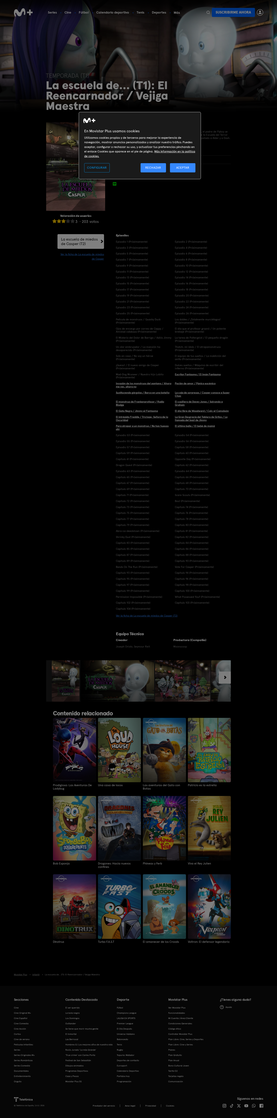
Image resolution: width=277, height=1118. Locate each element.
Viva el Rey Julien (199, 863)
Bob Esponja (61, 863)
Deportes (159, 12)
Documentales (21, 1071)
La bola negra (72, 1013)
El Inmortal (71, 1034)
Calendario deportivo (112, 12)
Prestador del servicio (104, 1105)
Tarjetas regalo (176, 1076)
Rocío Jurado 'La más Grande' (80, 1050)
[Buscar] (208, 12)
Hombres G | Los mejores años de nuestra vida (88, 1044)
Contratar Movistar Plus (180, 1034)
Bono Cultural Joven (178, 1065)
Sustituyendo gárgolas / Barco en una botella (142, 392)
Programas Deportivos (76, 1071)
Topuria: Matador (125, 1055)
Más (177, 12)
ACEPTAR (182, 167)
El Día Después (124, 1028)
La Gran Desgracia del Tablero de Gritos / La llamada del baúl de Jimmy (201, 418)
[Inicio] (23, 12)
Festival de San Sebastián (78, 1060)
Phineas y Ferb (152, 863)
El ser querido (72, 1007)
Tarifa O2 (173, 1071)
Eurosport (122, 1065)
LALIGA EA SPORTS (126, 1018)
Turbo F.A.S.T (106, 942)
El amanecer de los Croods (161, 942)
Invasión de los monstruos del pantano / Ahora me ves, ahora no (143, 385)
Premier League (125, 1023)
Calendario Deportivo (128, 1071)
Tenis (140, 12)
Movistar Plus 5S (73, 1081)
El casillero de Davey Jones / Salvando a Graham (199, 403)
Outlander (70, 1023)
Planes (171, 1050)
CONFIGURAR (97, 167)
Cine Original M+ (22, 1013)
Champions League (126, 1013)
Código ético (174, 1028)
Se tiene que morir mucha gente (81, 1028)
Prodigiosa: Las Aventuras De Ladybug (72, 787)
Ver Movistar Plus (176, 1007)
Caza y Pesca (72, 1076)
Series (52, 12)
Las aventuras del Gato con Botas (161, 787)
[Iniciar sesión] (260, 12)
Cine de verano (22, 1039)
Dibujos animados (74, 1065)
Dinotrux (58, 942)
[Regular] (63, 221)
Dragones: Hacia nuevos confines (114, 865)
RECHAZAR (153, 167)
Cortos (17, 1034)
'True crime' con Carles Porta (80, 1055)
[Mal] (59, 221)
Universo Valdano (126, 1034)
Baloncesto (122, 1039)
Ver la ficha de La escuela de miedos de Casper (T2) (147, 615)
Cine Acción (20, 1028)
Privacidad (150, 1105)
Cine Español (20, 1018)
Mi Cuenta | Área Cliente (180, 1018)
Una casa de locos (110, 785)
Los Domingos (72, 1018)
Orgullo (17, 1081)
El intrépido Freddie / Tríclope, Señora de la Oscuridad (142, 418)
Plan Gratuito (175, 1055)
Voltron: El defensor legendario (209, 942)
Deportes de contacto (128, 1060)
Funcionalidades (176, 1013)
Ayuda (229, 1007)
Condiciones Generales (180, 1023)
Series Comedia (22, 1065)
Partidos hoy (123, 1076)
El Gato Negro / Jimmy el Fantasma (137, 410)
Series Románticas (23, 1060)
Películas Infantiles (23, 1044)
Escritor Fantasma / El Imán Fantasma (198, 374)
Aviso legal (130, 1105)
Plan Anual (173, 1060)
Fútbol (84, 12)
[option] (66, 681)
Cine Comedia (21, 1023)
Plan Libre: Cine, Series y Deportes (185, 1039)
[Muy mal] (54, 221)
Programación (124, 1081)
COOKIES (170, 1105)
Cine (67, 12)
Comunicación (175, 1081)
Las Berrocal (71, 1039)
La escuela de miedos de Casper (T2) (79, 241)
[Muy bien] (72, 221)
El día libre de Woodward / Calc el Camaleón (202, 410)
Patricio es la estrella (202, 785)
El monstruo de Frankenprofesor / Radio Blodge (140, 403)
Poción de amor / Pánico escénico (195, 383)
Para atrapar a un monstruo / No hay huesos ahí (142, 427)
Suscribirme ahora (233, 12)
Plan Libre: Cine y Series (180, 1044)
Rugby (120, 1050)
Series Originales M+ (24, 1055)
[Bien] (68, 221)
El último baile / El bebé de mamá (195, 425)
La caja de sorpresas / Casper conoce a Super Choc (202, 394)
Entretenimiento (22, 1076)
